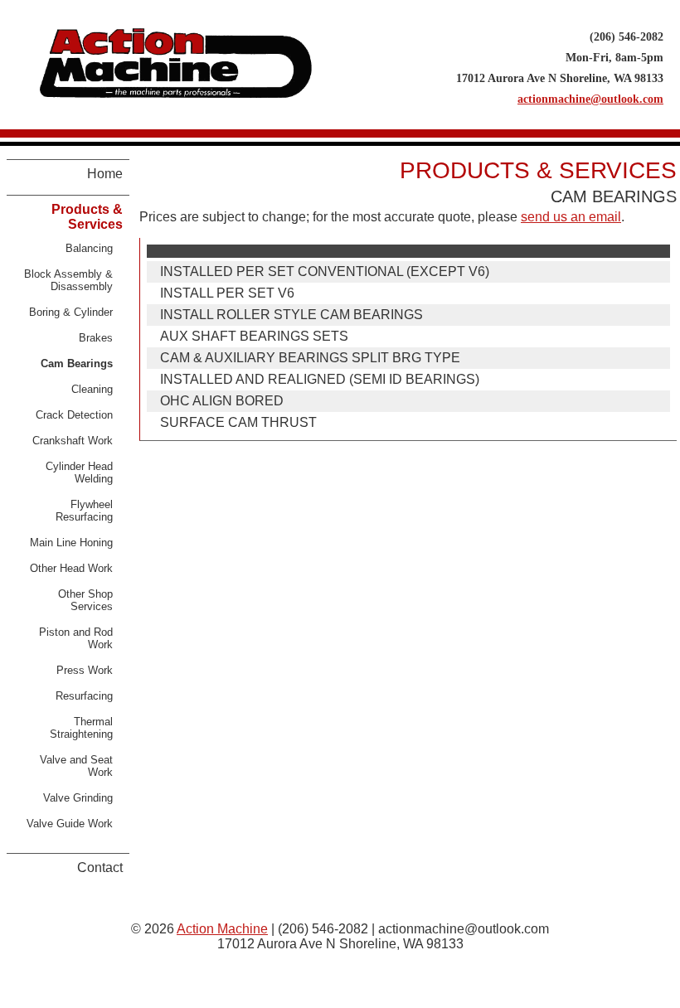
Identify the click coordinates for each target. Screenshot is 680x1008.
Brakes (96, 338)
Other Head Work (71, 568)
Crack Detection (74, 415)
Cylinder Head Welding (79, 472)
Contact (100, 867)
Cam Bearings (77, 363)
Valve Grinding (78, 798)
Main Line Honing (71, 542)
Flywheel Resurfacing (84, 510)
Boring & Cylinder (71, 312)
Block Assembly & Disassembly (68, 280)
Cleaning (92, 389)
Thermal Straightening (81, 727)
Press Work (84, 670)
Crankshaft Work (72, 440)
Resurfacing (84, 696)
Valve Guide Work (70, 823)
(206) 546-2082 (626, 36)
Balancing (89, 248)
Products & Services (87, 216)
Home (105, 174)
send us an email (571, 217)
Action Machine (222, 929)
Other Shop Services (85, 600)
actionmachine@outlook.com (590, 98)
